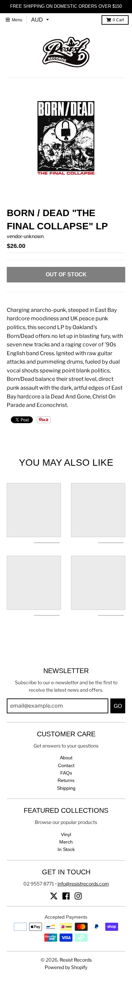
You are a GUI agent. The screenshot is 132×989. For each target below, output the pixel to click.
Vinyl (66, 834)
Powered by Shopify (66, 967)
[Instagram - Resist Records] (78, 896)
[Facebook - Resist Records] (66, 896)
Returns (66, 780)
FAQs (66, 773)
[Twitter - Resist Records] (54, 896)
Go (118, 706)
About (66, 757)
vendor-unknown (25, 236)
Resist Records (76, 960)
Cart (118, 20)
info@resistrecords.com (83, 884)
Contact (66, 765)
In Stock (66, 849)
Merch (66, 842)
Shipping (66, 788)
